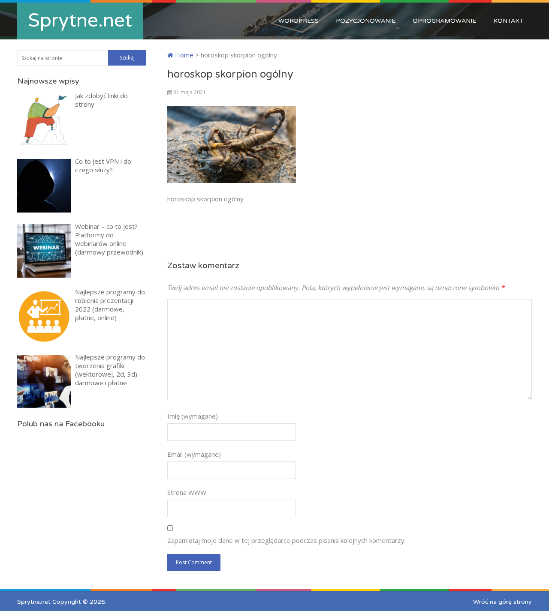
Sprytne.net (80, 20)
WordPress (298, 20)
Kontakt (508, 20)
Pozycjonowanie (365, 20)
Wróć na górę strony (502, 601)
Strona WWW (186, 492)
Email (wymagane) (194, 454)
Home (183, 55)
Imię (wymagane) (192, 416)
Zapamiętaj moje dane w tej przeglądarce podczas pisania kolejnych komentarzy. (286, 540)
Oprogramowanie (444, 20)
